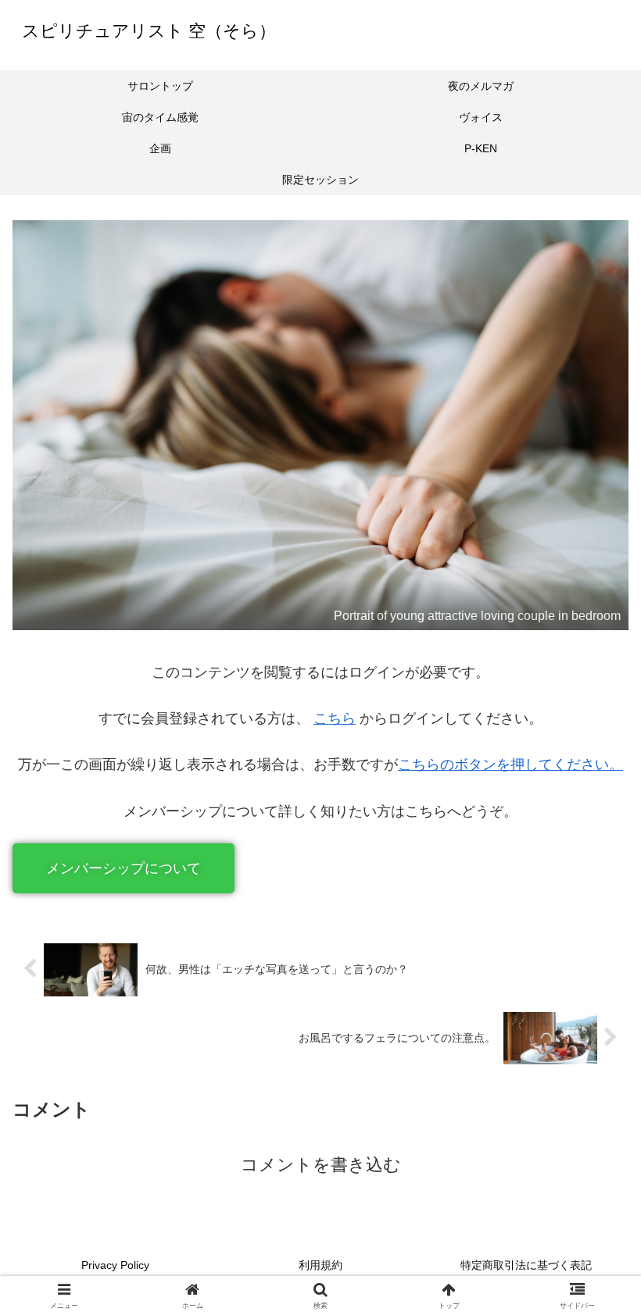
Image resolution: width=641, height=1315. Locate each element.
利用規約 (320, 1265)
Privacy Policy (115, 1265)
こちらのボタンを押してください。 (510, 764)
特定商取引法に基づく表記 (526, 1265)
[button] (124, 868)
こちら (334, 718)
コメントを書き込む (321, 1164)
